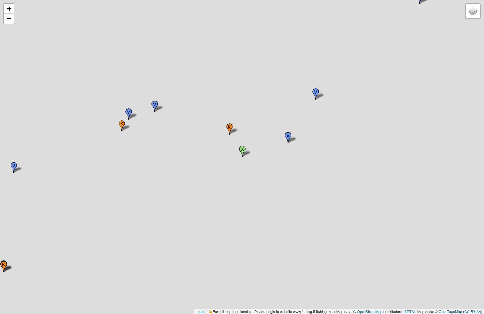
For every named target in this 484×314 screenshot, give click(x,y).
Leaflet (201, 311)
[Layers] (473, 11)
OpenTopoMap (450, 311)
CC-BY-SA (472, 311)
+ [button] (9, 9)
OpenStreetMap (369, 311)
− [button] (9, 18)
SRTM (409, 311)
